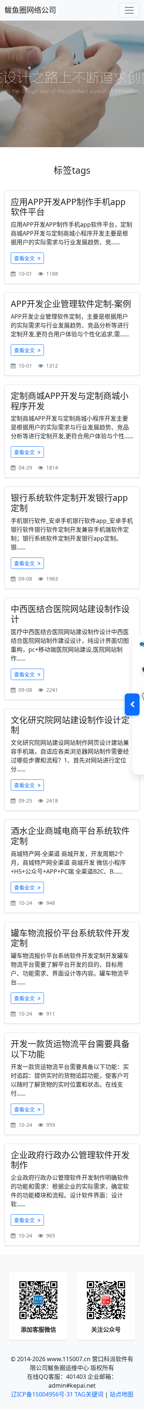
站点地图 (121, 1394)
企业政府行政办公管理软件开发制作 (70, 1160)
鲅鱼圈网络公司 (30, 10)
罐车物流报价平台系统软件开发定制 (70, 938)
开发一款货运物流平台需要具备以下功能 (70, 1049)
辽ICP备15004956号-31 (42, 1394)
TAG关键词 (89, 1394)
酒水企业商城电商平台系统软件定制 (70, 836)
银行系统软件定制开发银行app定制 (69, 503)
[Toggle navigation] (129, 10)
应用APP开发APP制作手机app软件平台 (68, 207)
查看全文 (25, 258)
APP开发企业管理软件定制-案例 (71, 303)
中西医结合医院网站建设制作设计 (70, 614)
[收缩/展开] (132, 705)
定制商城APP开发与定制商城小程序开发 (69, 401)
